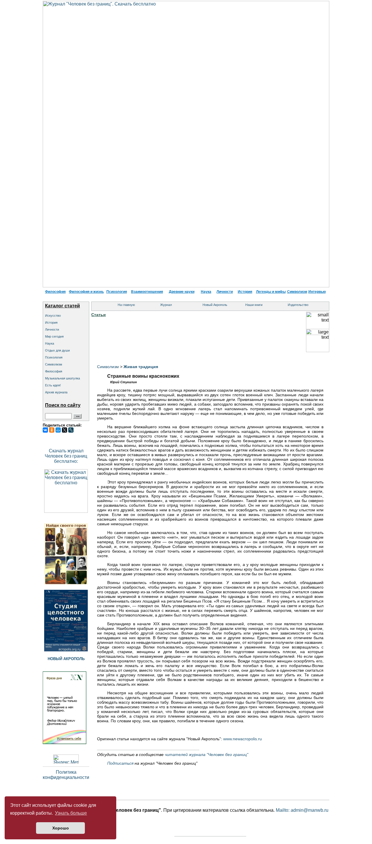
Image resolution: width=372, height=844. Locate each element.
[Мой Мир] (58, 430)
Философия (55, 292)
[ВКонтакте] (45, 430)
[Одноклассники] (51, 430)
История (245, 292)
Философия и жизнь (86, 292)
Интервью (317, 292)
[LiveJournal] (71, 430)
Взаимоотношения (147, 292)
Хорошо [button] (60, 828)
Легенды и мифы (271, 292)
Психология (116, 292)
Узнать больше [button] (71, 813)
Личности (225, 292)
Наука (206, 292)
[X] (64, 430)
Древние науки (181, 292)
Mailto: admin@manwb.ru (302, 810)
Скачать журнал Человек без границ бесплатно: (66, 456)
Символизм (297, 292)
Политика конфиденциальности (66, 775)
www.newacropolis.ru (242, 739)
